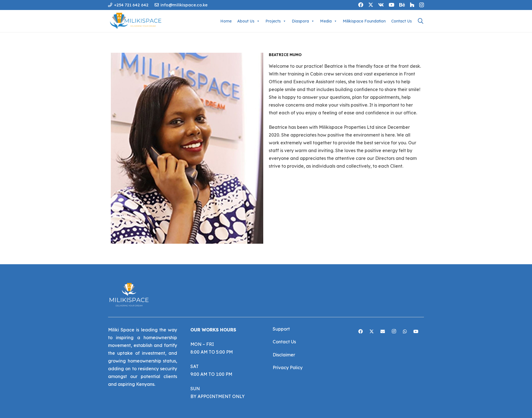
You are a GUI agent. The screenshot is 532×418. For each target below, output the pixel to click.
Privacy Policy (288, 367)
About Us (245, 21)
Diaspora (300, 21)
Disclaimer (284, 354)
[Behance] (402, 4)
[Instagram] (421, 5)
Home (226, 21)
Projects (273, 21)
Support (281, 329)
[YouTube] (391, 4)
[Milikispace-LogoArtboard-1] (137, 21)
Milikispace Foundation (364, 21)
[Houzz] (412, 4)
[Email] (382, 331)
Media (326, 21)
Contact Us (401, 21)
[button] (421, 21)
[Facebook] (360, 4)
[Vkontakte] (381, 4)
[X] (370, 4)
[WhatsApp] (404, 331)
